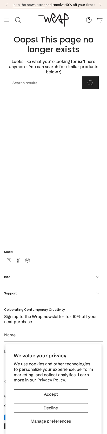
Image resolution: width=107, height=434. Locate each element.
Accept (51, 394)
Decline (51, 407)
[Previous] (6, 4)
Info (7, 277)
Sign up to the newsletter (24, 5)
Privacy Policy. (51, 379)
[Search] (90, 82)
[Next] (100, 4)
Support (10, 293)
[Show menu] (7, 19)
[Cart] (99, 19)
